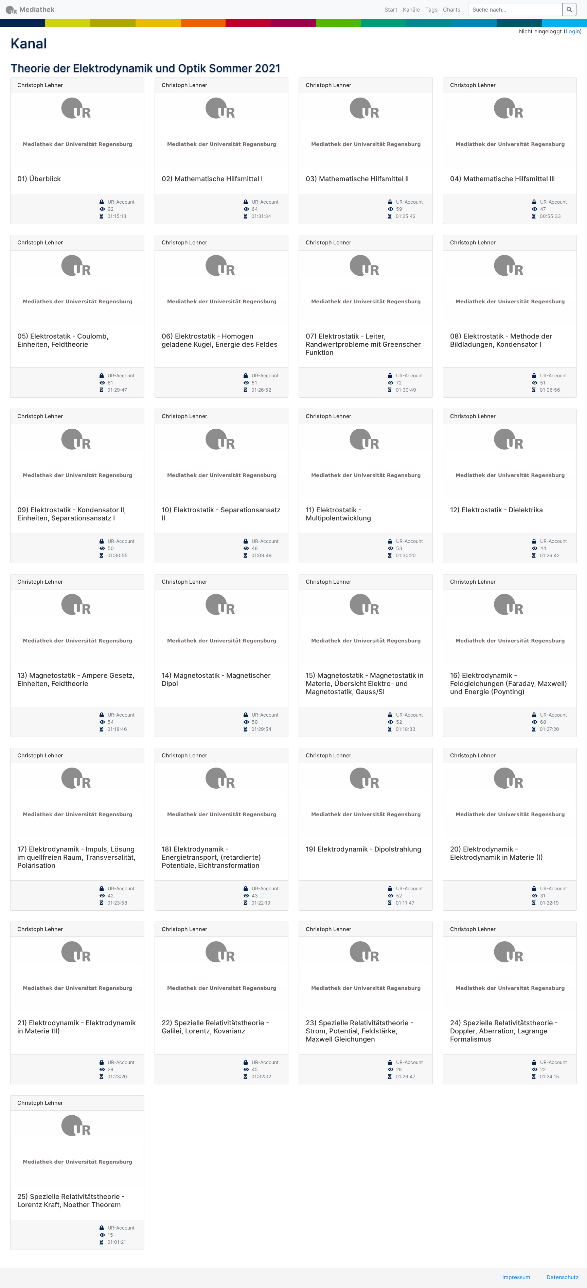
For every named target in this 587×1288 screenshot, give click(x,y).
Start (392, 9)
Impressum (516, 1277)
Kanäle (411, 9)
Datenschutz (563, 1277)
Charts (451, 9)
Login (573, 31)
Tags (431, 9)
